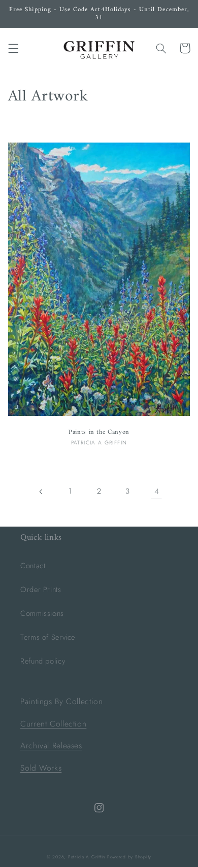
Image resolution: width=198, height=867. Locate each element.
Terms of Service (47, 637)
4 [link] (156, 491)
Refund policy (42, 661)
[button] (13, 48)
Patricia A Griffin (86, 857)
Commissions (42, 613)
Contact (32, 565)
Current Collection (53, 724)
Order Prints (40, 589)
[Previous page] (41, 491)
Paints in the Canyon (99, 432)
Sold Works (40, 768)
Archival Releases (51, 745)
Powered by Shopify (129, 857)
